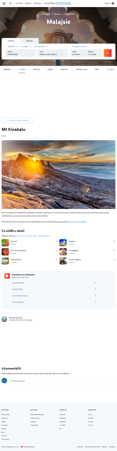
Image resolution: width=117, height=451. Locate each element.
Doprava (64, 69)
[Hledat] (11, 3)
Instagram (62, 422)
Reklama (104, 447)
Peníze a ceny (81, 69)
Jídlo (97, 69)
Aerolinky (4, 425)
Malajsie (7, 69)
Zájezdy (4, 429)
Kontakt (90, 418)
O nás (90, 415)
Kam (41, 52)
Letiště (3, 422)
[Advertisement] (58, 98)
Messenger (62, 418)
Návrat (90, 52)
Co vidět (22, 69)
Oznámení (112, 447)
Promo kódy (5, 439)
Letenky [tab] (11, 40)
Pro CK (90, 425)
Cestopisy (33, 422)
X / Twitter (62, 425)
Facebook (62, 415)
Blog (3, 432)
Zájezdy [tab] (29, 40)
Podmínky (80, 447)
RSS (60, 429)
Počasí (50, 69)
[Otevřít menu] (4, 3)
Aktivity (36, 69)
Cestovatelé (34, 425)
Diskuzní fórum (35, 418)
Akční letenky (6, 415)
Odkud (10, 52)
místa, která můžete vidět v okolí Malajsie (33, 236)
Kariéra (90, 422)
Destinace (5, 418)
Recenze (4, 436)
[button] (12, 46)
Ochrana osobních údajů (92, 447)
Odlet (74, 52)
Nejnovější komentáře (37, 415)
